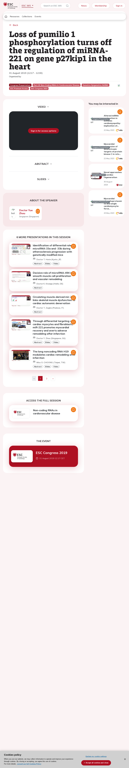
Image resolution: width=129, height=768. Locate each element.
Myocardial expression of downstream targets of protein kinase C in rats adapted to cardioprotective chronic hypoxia (113, 153)
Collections (27, 16)
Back (15, 25)
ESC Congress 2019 (51, 453)
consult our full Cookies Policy (29, 764)
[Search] (67, 6)
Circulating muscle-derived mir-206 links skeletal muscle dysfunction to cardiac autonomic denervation (54, 300)
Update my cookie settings (96, 756)
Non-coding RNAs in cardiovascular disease (46, 412)
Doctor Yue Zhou (26, 212)
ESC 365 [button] (26, 5)
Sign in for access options (43, 131)
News (84, 5)
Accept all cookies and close (97, 763)
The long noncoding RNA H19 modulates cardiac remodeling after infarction (54, 354)
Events (38, 16)
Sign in (119, 5)
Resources (14, 16)
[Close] (125, 759)
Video (55, 263)
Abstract (38, 263)
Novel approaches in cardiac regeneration (113, 175)
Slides (47, 263)
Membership (101, 5)
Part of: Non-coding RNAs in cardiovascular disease (56, 85)
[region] (64, 759)
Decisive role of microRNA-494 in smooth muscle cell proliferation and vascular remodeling (52, 276)
